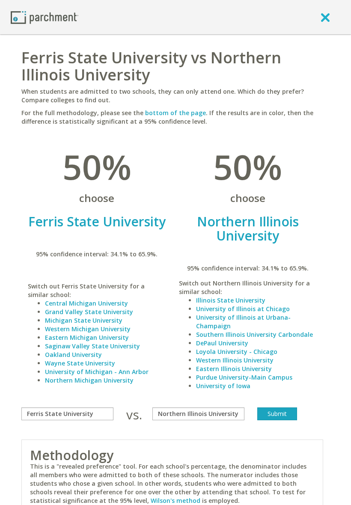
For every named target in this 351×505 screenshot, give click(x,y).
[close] (325, 17)
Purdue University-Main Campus (244, 377)
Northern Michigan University (89, 380)
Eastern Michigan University (87, 337)
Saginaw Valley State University (92, 346)
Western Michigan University (88, 329)
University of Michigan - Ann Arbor (97, 372)
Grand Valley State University (89, 312)
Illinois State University (230, 300)
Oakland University (73, 355)
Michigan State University (83, 320)
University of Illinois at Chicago (243, 309)
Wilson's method (175, 500)
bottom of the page (175, 113)
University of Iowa (223, 386)
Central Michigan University (86, 303)
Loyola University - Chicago (236, 352)
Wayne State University (80, 363)
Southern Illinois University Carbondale (254, 334)
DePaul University (222, 343)
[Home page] (44, 17)
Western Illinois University (235, 360)
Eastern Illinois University (234, 369)
